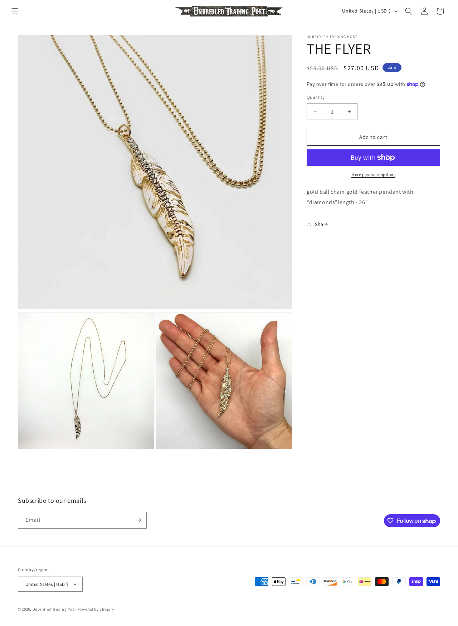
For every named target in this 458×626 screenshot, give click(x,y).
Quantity (316, 97)
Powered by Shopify (95, 609)
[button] (15, 11)
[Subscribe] (138, 520)
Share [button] (321, 224)
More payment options (373, 174)
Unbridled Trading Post (54, 609)
